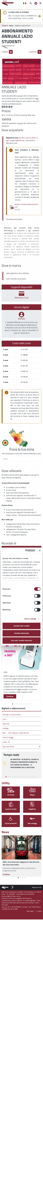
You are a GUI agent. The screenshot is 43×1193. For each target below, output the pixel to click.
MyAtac (21, 318)
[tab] (12, 703)
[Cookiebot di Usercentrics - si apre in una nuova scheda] (26, 550)
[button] (25, 3)
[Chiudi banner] (39, 550)
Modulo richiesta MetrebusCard (26, 204)
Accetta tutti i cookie (21, 626)
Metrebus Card (21, 297)
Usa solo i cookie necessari (21, 640)
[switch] (37, 596)
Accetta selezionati (21, 633)
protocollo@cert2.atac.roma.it (11, 896)
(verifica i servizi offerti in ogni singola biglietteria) (22, 139)
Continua (9, 696)
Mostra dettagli (30, 619)
